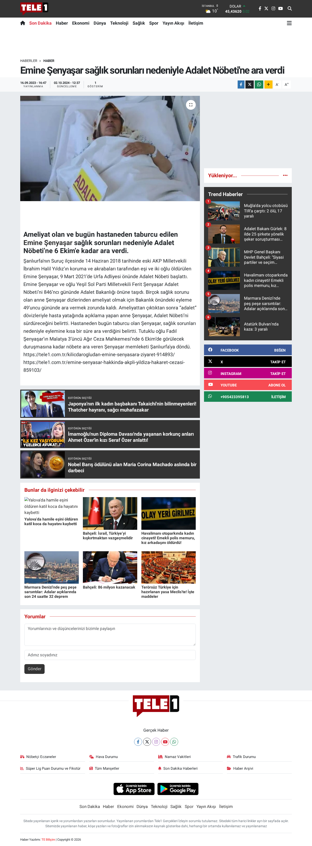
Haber (62, 23)
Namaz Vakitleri (178, 757)
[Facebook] (138, 742)
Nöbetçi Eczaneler (41, 757)
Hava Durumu (107, 757)
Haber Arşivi (243, 768)
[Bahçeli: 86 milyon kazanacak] (110, 567)
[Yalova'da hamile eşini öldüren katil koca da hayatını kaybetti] (51, 506)
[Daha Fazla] (268, 84)
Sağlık (139, 23)
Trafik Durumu (244, 757)
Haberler (28, 61)
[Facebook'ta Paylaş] (241, 84)
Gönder (34, 668)
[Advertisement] (248, 130)
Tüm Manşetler (107, 768)
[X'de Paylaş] (249, 84)
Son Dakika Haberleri (180, 768)
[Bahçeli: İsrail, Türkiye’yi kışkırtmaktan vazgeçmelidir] (110, 513)
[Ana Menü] (289, 23)
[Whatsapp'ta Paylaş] (259, 84)
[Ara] (290, 9)
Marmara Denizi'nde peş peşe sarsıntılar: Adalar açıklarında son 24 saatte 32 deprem (50, 592)
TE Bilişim (48, 839)
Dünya (100, 23)
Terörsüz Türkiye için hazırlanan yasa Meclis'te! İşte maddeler (167, 592)
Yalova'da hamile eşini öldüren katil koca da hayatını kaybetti (51, 521)
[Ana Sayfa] (23, 23)
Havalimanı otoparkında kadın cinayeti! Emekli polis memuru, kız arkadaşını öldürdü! (168, 538)
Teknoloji (119, 23)
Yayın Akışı (173, 23)
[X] (147, 742)
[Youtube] (165, 742)
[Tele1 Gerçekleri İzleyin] (34, 9)
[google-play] (178, 788)
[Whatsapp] (174, 742)
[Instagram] (156, 742)
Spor (153, 23)
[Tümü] (285, 175)
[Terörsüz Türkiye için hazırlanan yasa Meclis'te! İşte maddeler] (168, 567)
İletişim (195, 23)
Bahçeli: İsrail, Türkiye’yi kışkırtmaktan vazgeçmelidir (108, 535)
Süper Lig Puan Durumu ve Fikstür (53, 768)
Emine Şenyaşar (47, 243)
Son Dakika (40, 23)
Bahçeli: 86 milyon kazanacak (109, 587)
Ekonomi (80, 23)
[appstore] (134, 788)
